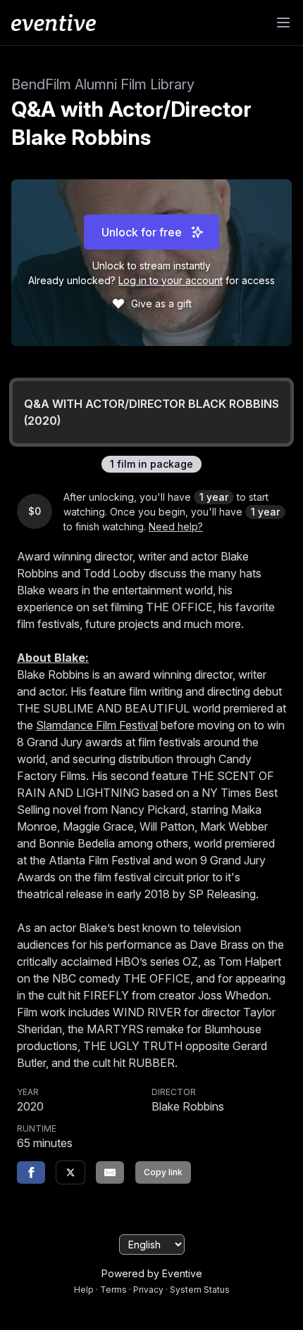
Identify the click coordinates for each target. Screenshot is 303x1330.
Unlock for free (141, 232)
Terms (113, 1289)
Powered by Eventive (151, 1273)
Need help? (176, 526)
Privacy (148, 1289)
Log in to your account (170, 280)
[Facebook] (31, 1172)
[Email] (110, 1172)
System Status (200, 1289)
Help (84, 1289)
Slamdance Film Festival (97, 725)
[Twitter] (70, 1172)
